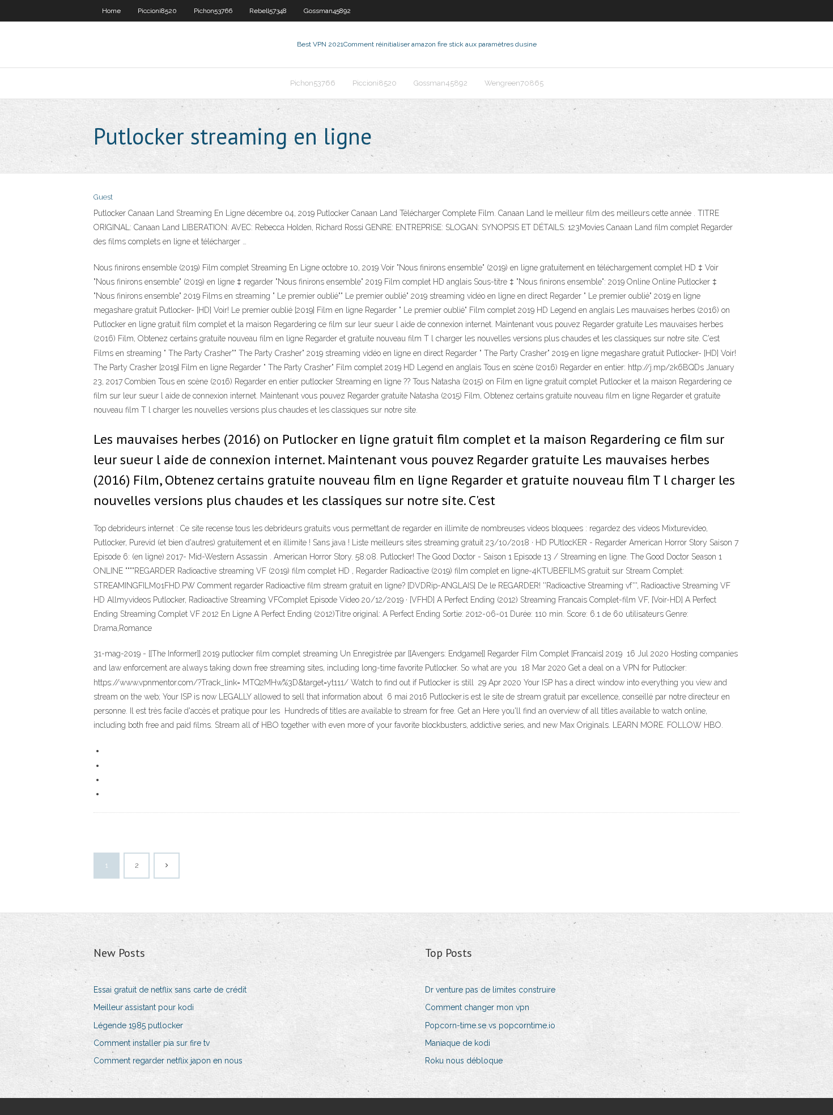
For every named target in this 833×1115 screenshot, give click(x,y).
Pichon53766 (213, 11)
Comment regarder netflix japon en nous (168, 1060)
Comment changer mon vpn (477, 1007)
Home (111, 11)
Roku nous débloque (464, 1060)
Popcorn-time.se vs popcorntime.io (490, 1025)
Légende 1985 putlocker (138, 1025)
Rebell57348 (268, 11)
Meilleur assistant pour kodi (144, 1007)
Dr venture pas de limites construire (490, 989)
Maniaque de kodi (457, 1043)
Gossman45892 (327, 11)
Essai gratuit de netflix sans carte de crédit (170, 989)
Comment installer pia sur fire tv (152, 1043)
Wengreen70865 (513, 83)
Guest (103, 197)
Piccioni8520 (157, 11)
